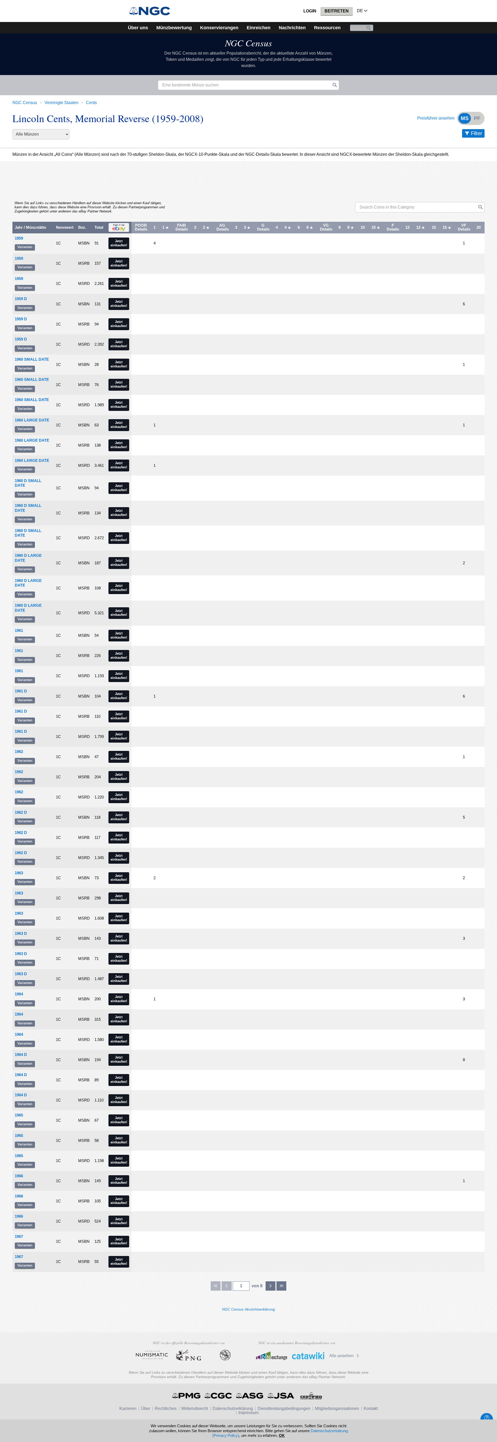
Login (309, 11)
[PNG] (188, 1355)
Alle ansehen (342, 1356)
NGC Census (248, 42)
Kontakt (371, 1408)
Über (145, 1408)
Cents (91, 102)
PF (477, 118)
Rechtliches (166, 1408)
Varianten (24, 247)
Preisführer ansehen (436, 118)
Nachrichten (292, 27)
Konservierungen (219, 27)
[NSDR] (225, 1355)
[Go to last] (281, 1286)
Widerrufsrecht (194, 1408)
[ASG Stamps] (250, 1396)
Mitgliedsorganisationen (337, 1408)
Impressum (248, 1412)
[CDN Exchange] (271, 1355)
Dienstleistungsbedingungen (284, 1408)
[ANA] (152, 1355)
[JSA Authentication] (281, 1396)
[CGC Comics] (218, 1396)
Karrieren (127, 1408)
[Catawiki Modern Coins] (308, 1355)
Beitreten (337, 11)
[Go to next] (270, 1286)
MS (465, 118)
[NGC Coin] (151, 11)
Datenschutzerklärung (233, 1408)
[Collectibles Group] (311, 1396)
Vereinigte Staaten (61, 102)
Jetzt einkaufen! (119, 243)
